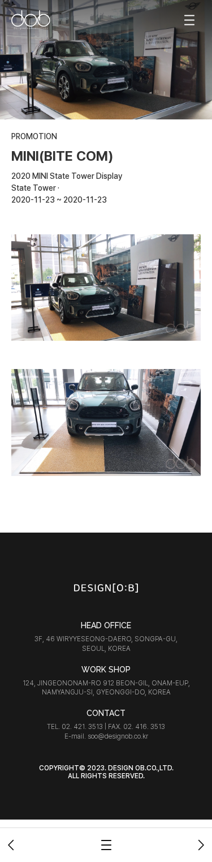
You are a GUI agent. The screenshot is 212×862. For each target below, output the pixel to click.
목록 (106, 845)
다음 (200, 845)
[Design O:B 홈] (30, 19)
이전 (11, 845)
